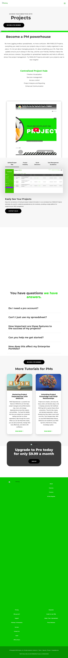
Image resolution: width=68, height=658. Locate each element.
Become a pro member (14, 25)
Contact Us (17, 631)
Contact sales (13, 211)
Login (16, 635)
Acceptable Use (55, 650)
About (51, 483)
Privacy (48, 650)
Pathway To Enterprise (16, 622)
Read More (18, 431)
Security (44, 650)
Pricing (17, 609)
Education (51, 609)
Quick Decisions (37, 163)
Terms (40, 650)
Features (51, 488)
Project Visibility (25, 163)
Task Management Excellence (53, 163)
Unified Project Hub (12, 163)
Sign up (34, 461)
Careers (17, 627)
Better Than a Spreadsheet (51, 618)
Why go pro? (17, 614)
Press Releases (51, 622)
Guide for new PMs (51, 614)
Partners (51, 492)
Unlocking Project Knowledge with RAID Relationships (48, 396)
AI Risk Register (51, 496)
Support (17, 618)
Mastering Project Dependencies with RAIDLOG (20, 396)
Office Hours (17, 639)
